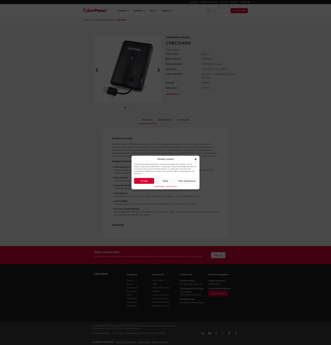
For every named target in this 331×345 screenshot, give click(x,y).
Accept (144, 181)
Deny (165, 181)
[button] (195, 159)
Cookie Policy (159, 186)
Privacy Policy (171, 186)
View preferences (186, 181)
